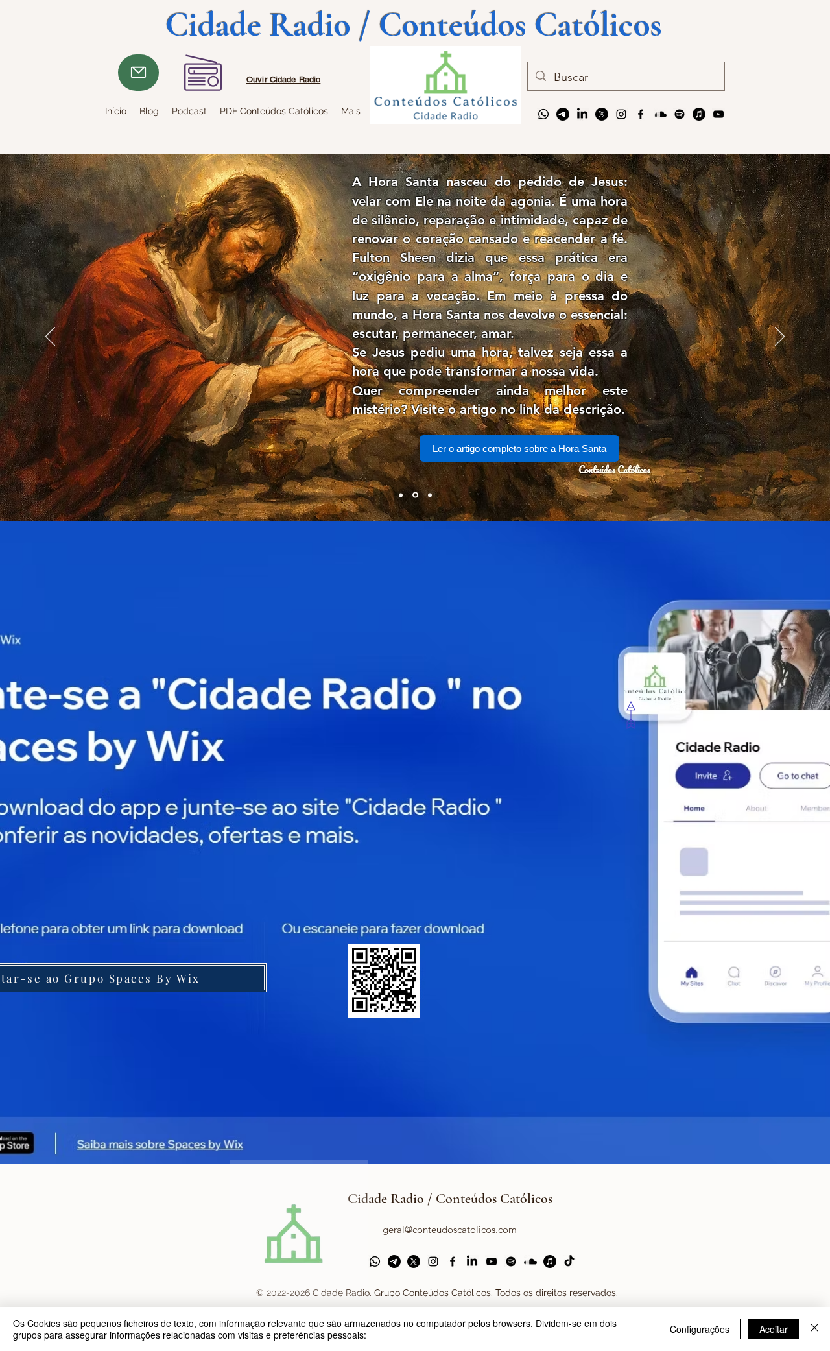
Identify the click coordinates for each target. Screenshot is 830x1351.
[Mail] (138, 72)
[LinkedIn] (582, 114)
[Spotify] (679, 114)
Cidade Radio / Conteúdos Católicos (450, 1198)
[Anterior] (50, 337)
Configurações (699, 1328)
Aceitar (773, 1328)
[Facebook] (640, 114)
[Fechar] (814, 1329)
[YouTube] (718, 114)
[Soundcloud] (660, 114)
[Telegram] (562, 114)
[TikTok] (569, 1261)
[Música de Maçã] (699, 114)
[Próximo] (780, 337)
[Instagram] (621, 114)
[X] (601, 114)
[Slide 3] (401, 495)
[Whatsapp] (543, 114)
